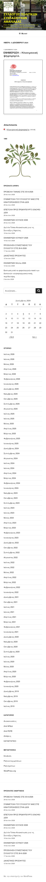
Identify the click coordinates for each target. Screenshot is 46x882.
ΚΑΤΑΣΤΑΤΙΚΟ (10, 741)
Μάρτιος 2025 (10, 433)
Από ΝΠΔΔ (8, 726)
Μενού (24, 33)
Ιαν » (34, 337)
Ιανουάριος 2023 (11, 537)
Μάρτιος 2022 (10, 582)
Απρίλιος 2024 (10, 473)
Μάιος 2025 (9, 423)
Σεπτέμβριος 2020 (12, 651)
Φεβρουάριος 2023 (12, 532)
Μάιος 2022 (9, 572)
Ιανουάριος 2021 (11, 632)
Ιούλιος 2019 (9, 706)
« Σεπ (11, 337)
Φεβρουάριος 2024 (12, 483)
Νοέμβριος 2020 (11, 641)
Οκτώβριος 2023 (11, 498)
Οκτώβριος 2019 (11, 701)
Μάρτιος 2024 (10, 478)
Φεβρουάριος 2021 (12, 627)
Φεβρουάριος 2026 (12, 379)
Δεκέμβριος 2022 (11, 542)
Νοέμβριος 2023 (11, 493)
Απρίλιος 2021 (10, 617)
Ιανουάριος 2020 (11, 686)
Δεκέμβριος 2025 (11, 389)
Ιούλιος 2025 (9, 413)
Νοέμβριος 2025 (11, 393)
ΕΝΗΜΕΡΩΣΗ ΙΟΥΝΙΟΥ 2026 (16, 237)
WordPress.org (10, 770)
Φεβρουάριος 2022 (12, 587)
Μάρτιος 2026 (10, 374)
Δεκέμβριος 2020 (11, 636)
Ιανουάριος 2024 (11, 488)
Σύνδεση (7, 756)
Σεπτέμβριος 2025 (12, 403)
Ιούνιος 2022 (9, 567)
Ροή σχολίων (9, 766)
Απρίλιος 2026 (10, 369)
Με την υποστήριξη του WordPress (18, 876)
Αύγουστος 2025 (11, 408)
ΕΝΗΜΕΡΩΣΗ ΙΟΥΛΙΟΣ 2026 (16, 220)
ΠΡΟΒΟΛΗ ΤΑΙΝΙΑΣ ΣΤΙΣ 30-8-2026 (18, 191)
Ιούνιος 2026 (9, 359)
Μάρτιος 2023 (10, 527)
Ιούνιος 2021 (9, 612)
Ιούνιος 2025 (9, 418)
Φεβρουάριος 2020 (12, 681)
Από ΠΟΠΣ (8, 731)
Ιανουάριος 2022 (11, 592)
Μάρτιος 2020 (10, 676)
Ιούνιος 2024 (9, 468)
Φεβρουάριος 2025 (12, 438)
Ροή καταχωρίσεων (12, 761)
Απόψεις (7, 736)
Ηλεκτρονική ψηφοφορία (18, 129)
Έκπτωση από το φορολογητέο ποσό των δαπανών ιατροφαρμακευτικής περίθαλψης (21, 273)
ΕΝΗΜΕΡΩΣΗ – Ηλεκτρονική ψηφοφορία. (20, 54)
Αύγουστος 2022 (11, 557)
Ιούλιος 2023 (9, 507)
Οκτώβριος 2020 (11, 646)
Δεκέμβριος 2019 (11, 691)
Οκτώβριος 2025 (11, 398)
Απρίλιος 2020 (10, 671)
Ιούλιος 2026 (9, 354)
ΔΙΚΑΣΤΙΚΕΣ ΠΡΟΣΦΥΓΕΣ (15, 255)
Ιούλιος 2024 (9, 463)
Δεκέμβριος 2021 (11, 597)
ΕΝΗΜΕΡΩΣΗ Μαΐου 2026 (15, 263)
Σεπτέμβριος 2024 (12, 453)
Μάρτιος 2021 (10, 622)
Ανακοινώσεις (10, 721)
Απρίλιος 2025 (10, 428)
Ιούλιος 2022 (9, 562)
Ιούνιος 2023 (9, 512)
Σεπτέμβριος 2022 (12, 552)
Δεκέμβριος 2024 (11, 448)
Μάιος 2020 (9, 666)
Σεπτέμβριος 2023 (12, 503)
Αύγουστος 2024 (11, 458)
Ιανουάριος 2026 (11, 384)
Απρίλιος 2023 (10, 522)
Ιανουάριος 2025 (11, 443)
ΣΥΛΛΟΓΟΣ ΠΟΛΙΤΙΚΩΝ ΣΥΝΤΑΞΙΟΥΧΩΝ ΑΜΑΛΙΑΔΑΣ (20, 18)
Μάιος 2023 (9, 517)
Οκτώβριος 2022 (11, 547)
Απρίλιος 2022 (10, 577)
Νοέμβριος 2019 (11, 696)
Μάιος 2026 (9, 364)
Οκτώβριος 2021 (11, 602)
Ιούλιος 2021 (9, 607)
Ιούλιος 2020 (9, 656)
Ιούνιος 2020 (9, 661)
